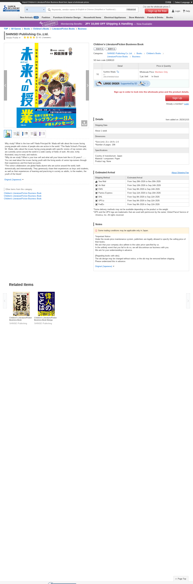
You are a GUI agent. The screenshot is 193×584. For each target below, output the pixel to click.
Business (82, 29)
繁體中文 (111, 49)
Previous (5, 300)
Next (188, 300)
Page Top (182, 579)
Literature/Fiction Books (63, 29)
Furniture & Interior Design (67, 17)
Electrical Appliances (115, 17)
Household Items (92, 17)
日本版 (168, 2)
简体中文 (99, 49)
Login (186, 104)
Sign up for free (157, 11)
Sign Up (177, 98)
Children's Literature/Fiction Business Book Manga (45, 319)
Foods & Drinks (155, 17)
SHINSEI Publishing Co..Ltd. (120, 53)
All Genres (16, 29)
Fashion (46, 17)
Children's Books (41, 29)
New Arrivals (29, 17)
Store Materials (136, 17)
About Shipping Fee (180, 172)
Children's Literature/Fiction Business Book (22, 193)
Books (169, 17)
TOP (6, 29)
